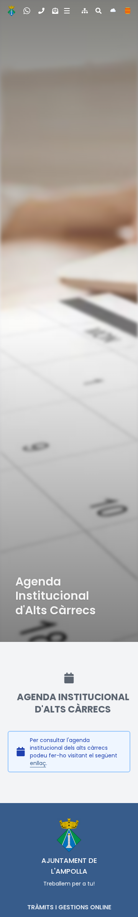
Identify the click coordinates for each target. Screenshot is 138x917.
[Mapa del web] (85, 11)
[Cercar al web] (98, 11)
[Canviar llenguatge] (127, 11)
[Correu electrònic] (55, 11)
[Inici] (11, 10)
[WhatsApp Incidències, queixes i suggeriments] (27, 11)
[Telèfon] (41, 11)
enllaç (38, 763)
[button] (66, 11)
